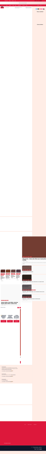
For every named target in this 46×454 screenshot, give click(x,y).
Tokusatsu (9, 30)
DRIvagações (2, 397)
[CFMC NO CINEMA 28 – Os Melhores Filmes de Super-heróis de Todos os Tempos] (8, 235)
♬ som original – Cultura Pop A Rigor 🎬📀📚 (7, 376)
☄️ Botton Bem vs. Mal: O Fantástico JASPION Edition (10, 316)
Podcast (10, 0)
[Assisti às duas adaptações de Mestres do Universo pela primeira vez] (12, 221)
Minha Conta (30, 424)
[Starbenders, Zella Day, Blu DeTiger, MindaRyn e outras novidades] (28, 409)
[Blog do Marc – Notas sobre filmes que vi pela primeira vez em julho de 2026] (16, 101)
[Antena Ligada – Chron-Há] (14, 387)
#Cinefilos (10, 369)
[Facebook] (39, 449)
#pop (11, 374)
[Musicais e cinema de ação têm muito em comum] (13, 271)
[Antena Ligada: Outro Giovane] (18, 387)
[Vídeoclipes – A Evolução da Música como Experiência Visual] (18, 271)
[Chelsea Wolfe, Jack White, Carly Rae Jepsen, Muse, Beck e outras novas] (9, 292)
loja (25, 424)
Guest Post (25, 387)
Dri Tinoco (6, 149)
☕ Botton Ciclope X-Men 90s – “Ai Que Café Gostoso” (16, 316)
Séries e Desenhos (19, 5)
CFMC (6, 5)
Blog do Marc (6, 386)
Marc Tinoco (5, 30)
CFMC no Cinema (3, 149)
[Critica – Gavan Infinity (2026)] (20, 221)
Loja (15, 0)
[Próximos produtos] (20, 307)
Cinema (13, 5)
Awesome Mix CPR (2, 300)
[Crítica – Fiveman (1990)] (16, 19)
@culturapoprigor (4, 366)
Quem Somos (6, 0)
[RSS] (41, 449)
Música (15, 5)
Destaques (3, 30)
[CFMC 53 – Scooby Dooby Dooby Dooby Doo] (13, 235)
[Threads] (40, 449)
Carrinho (13, 0)
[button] (7, 5)
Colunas (26, 5)
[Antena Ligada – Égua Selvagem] (10, 387)
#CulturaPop (3, 369)
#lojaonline (6, 369)
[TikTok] (38, 449)
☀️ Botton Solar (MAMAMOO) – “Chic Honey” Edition (3, 316)
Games (25, 395)
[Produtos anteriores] (18, 307)
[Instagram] (37, 449)
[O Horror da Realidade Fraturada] (28, 221)
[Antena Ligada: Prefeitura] (21, 387)
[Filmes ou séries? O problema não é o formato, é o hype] (3, 202)
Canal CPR (10, 5)
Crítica (1, 30)
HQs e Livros (24, 5)
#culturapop (13, 374)
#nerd (8, 369)
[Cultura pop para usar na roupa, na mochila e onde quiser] (16, 49)
